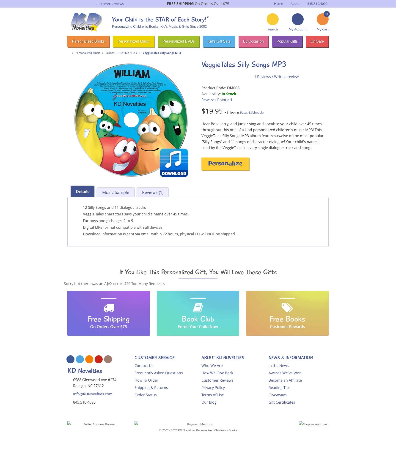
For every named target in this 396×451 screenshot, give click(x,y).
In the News (279, 365)
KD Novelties (84, 371)
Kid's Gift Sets (219, 41)
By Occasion (253, 41)
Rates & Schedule (252, 112)
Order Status (146, 394)
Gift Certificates (282, 402)
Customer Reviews (217, 380)
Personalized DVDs (178, 41)
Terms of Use (212, 394)
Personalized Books (88, 41)
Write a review (286, 76)
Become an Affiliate (285, 380)
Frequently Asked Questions (159, 372)
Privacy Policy (213, 387)
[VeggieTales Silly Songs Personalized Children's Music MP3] (131, 120)
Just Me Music (129, 53)
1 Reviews (262, 76)
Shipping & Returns (151, 387)
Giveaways (278, 394)
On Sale (317, 41)
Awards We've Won (285, 372)
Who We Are (212, 365)
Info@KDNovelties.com (93, 394)
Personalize (225, 164)
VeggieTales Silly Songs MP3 (162, 53)
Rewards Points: (216, 99)
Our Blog (209, 402)
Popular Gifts (287, 41)
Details (82, 191)
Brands (110, 53)
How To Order (146, 380)
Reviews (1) (152, 192)
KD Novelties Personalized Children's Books (207, 430)
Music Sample (115, 192)
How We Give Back (217, 372)
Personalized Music (134, 41)
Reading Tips (280, 387)
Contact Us (144, 365)
